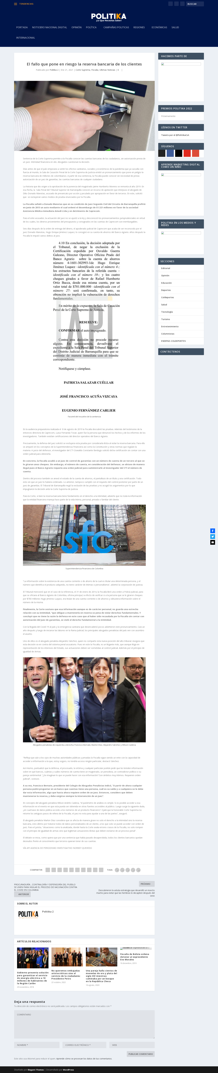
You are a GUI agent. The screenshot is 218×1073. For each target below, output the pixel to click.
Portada (22, 27)
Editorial (165, 268)
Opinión (76, 27)
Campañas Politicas (116, 27)
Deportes (166, 290)
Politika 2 (54, 69)
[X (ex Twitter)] (161, 153)
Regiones (139, 27)
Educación (166, 282)
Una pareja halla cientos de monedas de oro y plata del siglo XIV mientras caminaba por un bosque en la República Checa (101, 976)
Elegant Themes (36, 1069)
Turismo (165, 319)
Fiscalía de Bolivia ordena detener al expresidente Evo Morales (134, 957)
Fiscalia (94, 69)
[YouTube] (187, 153)
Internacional (25, 38)
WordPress (68, 1069)
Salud (175, 27)
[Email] (212, 542)
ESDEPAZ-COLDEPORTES (173, 341)
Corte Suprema (83, 69)
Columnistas (167, 333)
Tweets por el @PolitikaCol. (175, 135)
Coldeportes (167, 297)
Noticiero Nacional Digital (49, 27)
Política (91, 27)
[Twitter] (212, 536)
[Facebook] (170, 153)
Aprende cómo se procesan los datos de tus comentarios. (84, 1058)
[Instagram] (178, 153)
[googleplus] (195, 153)
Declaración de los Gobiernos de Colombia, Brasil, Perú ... (62, 3)
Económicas (159, 27)
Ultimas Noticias (107, 69)
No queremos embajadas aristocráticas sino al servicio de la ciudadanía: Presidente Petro (65, 974)
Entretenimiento (170, 326)
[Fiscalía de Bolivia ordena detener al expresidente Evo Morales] (136, 949)
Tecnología (167, 311)
